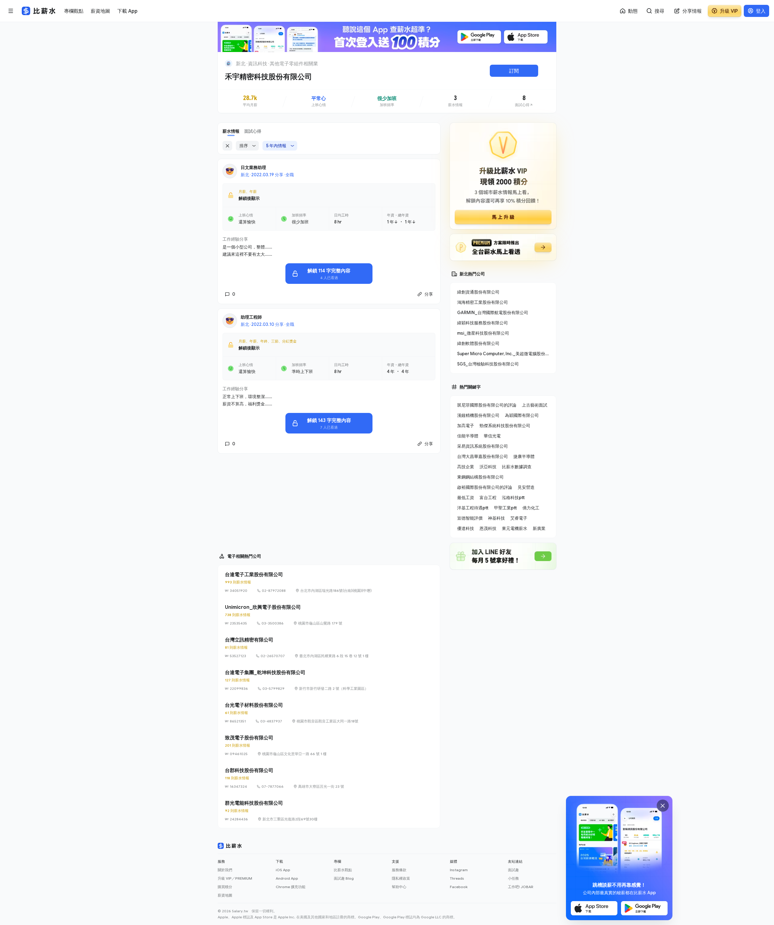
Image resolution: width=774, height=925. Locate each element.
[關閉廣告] (663, 806)
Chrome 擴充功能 (290, 886)
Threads (457, 878)
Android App (287, 878)
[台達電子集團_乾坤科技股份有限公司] (329, 680)
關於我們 (225, 870)
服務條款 (399, 870)
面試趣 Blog (344, 878)
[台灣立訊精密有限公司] (329, 647)
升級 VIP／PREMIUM (235, 878)
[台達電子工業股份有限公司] (329, 582)
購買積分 (225, 886)
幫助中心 (399, 886)
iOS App (283, 870)
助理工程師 (251, 317)
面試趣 (513, 870)
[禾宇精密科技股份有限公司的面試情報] (524, 101)
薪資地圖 (225, 895)
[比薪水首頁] (230, 846)
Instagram (459, 870)
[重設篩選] (227, 146)
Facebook (458, 886)
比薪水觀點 (343, 870)
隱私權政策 (401, 878)
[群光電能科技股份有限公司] (329, 811)
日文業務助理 (253, 167)
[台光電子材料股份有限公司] (329, 713)
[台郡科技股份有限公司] (329, 778)
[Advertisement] (329, 500)
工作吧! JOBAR (520, 886)
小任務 (513, 878)
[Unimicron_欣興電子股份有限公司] (329, 615)
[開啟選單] (11, 11)
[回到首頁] (228, 63)
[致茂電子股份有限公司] (329, 745)
